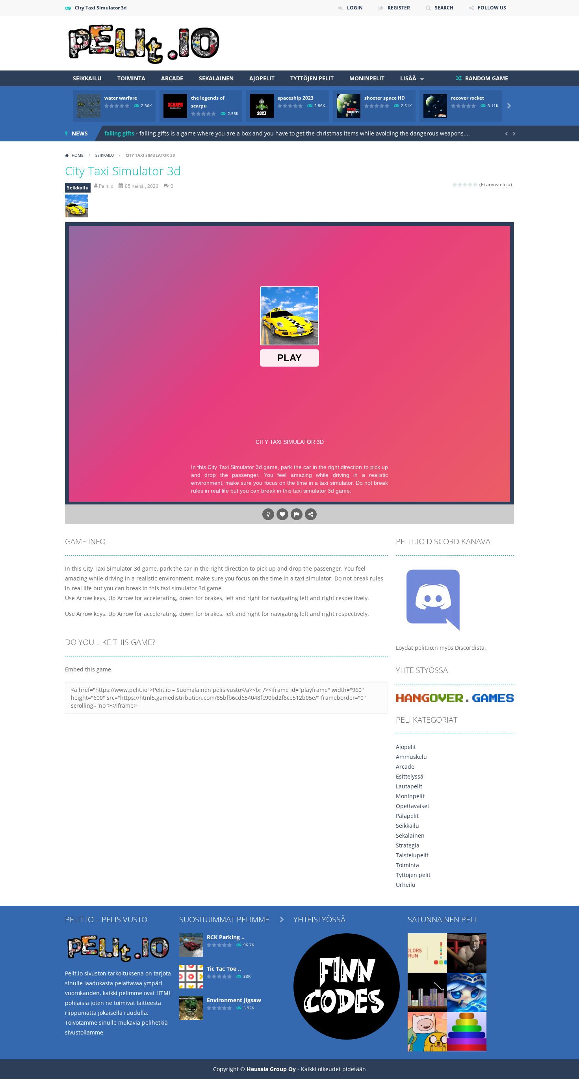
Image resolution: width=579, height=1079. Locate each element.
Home (78, 155)
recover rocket (467, 98)
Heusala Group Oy (271, 1069)
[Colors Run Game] (427, 952)
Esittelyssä (409, 776)
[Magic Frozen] (466, 992)
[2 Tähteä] (460, 184)
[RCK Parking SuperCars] (191, 944)
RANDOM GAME (486, 78)
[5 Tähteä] (475, 184)
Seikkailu (87, 78)
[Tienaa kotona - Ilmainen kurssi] (346, 986)
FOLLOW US (492, 7)
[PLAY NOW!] (88, 105)
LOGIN (355, 7)
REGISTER (399, 7)
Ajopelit (262, 78)
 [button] (296, 514)
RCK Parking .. (226, 937)
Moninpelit (366, 78)
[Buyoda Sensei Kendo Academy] (466, 952)
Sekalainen (216, 78)
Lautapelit (409, 786)
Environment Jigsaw (234, 1000)
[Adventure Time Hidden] (427, 1031)
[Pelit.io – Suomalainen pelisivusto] (144, 42)
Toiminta (131, 78)
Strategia (407, 845)
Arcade (172, 78)
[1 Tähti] (455, 184)
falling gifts (119, 133)
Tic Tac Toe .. (224, 968)
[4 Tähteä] (470, 184)
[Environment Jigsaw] (191, 1007)
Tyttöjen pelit (312, 78)
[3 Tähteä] (465, 184)
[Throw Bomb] (427, 992)
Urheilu (406, 884)
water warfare (120, 98)
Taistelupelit (412, 855)
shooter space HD (384, 98)
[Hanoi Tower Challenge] (466, 1031)
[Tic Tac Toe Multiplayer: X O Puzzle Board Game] (191, 976)
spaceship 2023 (296, 98)
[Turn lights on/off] (268, 514)
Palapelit (407, 815)
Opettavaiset (412, 806)
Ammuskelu (411, 756)
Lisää (408, 78)
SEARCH (444, 7)
